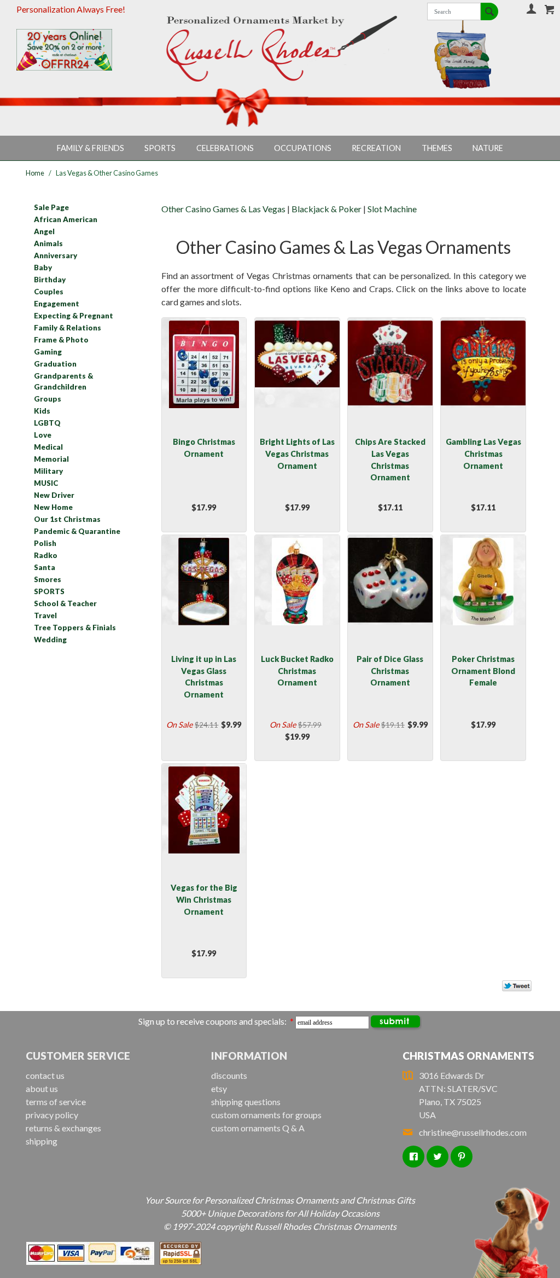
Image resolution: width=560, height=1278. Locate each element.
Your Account (531, 8)
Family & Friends (90, 148)
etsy (219, 1088)
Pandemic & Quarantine (77, 531)
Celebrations (225, 148)
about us (42, 1088)
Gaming (48, 351)
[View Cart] (549, 9)
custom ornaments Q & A (258, 1128)
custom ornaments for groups (266, 1114)
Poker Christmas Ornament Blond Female (483, 670)
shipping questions (246, 1101)
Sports (160, 148)
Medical (48, 447)
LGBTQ (47, 423)
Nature (487, 148)
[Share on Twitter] (512, 988)
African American (65, 219)
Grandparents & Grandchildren (63, 381)
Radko (45, 555)
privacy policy (52, 1114)
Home (35, 173)
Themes (437, 148)
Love (42, 435)
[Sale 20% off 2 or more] (76, 50)
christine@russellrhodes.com (473, 1132)
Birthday (50, 279)
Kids (42, 410)
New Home (53, 507)
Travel (45, 615)
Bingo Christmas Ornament (204, 447)
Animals (48, 243)
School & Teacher (65, 603)
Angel (44, 231)
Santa (44, 567)
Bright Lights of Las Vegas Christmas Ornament (297, 453)
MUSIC (46, 483)
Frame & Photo (61, 339)
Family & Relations (67, 327)
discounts (229, 1075)
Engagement (56, 303)
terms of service (56, 1101)
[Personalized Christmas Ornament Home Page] (280, 49)
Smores (47, 579)
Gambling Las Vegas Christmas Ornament (483, 453)
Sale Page (51, 207)
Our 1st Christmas (67, 519)
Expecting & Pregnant (73, 315)
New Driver (54, 495)
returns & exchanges (63, 1128)
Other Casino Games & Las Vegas (223, 209)
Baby (43, 267)
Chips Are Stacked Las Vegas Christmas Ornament (390, 459)
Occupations (302, 148)
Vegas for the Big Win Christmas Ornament (204, 899)
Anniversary (55, 255)
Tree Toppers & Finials (75, 627)
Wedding (50, 639)
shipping (41, 1141)
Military (48, 471)
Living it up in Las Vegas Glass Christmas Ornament (203, 676)
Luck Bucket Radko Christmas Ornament (297, 670)
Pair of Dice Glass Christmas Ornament (390, 670)
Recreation (376, 148)
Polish (45, 543)
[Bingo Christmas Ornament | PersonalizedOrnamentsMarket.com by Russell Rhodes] (204, 362)
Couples (48, 291)
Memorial (51, 459)
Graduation (55, 363)
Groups (47, 398)
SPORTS (49, 591)
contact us (45, 1075)
